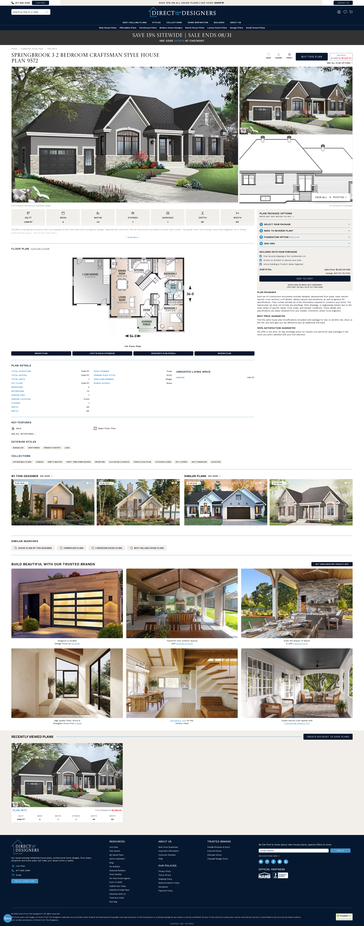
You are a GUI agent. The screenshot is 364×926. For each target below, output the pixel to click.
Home (14, 49)
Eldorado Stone (214, 855)
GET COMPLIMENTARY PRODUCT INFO (332, 564)
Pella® (78, 723)
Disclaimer (163, 887)
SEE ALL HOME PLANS (25, 881)
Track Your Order (116, 898)
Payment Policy (165, 891)
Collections (174, 22)
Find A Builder (115, 874)
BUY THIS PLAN (311, 56)
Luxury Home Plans (217, 28)
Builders (219, 22)
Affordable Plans (127, 28)
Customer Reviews (167, 855)
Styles (156, 22)
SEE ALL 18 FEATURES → (23, 434)
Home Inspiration (198, 22)
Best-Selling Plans (135, 22)
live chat (40, 3)
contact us (343, 3)
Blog (111, 863)
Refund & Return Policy (168, 883)
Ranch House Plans (194, 28)
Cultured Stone (214, 851)
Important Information (168, 851)
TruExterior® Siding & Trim (297, 723)
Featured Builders (117, 870)
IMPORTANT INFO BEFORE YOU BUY (275, 217)
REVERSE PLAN (224, 353)
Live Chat (113, 847)
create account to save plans (328, 736)
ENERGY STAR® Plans (119, 890)
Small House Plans (255, 28)
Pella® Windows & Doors (218, 847)
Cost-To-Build (115, 882)
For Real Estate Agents (119, 878)
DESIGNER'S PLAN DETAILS (163, 353)
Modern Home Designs (171, 28)
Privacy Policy (164, 871)
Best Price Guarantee (168, 847)
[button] (14, 773)
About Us (235, 22)
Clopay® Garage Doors (217, 859)
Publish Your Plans (117, 886)
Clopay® (75, 643)
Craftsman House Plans (32, 49)
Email (18, 875)
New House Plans (108, 28)
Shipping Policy (165, 879)
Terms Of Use (164, 875)
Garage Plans (236, 28)
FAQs (160, 859)
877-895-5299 (316, 287)
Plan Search (114, 851)
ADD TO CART (305, 278)
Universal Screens (184, 643)
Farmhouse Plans (148, 28)
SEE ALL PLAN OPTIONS (338, 63)
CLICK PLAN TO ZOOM (40, 249)
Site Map (113, 902)
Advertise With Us (117, 894)
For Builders (114, 867)
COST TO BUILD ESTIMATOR (102, 353)
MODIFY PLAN (41, 353)
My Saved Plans (116, 855)
